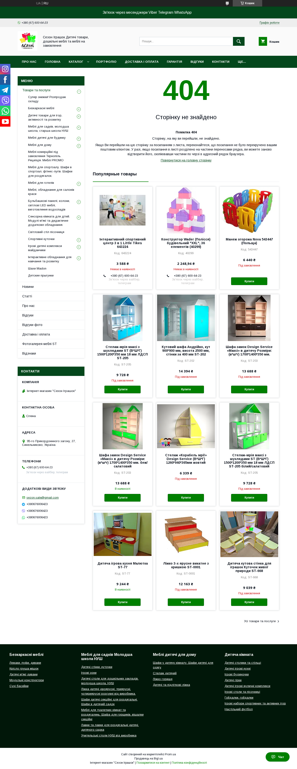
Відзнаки (29, 353)
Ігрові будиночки (237, 674)
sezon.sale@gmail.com (42, 497)
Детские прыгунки (41, 275)
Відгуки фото (32, 325)
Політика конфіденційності (189, 762)
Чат (281, 757)
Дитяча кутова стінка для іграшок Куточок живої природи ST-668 (249, 567)
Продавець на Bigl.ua (148, 758)
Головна (52, 61)
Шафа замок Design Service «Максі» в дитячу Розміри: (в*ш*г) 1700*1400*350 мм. (249, 350)
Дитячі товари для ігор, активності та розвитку (45, 117)
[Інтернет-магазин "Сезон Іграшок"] (27, 50)
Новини (28, 287)
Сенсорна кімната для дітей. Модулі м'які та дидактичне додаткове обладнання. (49, 221)
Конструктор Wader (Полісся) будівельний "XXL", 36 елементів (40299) (185, 243)
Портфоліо (106, 61)
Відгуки (197, 61)
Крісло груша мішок (24, 668)
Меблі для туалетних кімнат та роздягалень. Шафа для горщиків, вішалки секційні (112, 714)
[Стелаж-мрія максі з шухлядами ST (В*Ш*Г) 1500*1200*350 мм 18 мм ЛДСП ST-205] (122, 317)
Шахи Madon (37, 268)
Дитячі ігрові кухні (238, 668)
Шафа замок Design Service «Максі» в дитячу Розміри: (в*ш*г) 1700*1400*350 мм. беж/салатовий (123, 460)
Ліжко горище (162, 679)
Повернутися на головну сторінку (186, 160)
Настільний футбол (239, 709)
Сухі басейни (19, 686)
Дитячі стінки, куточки (96, 667)
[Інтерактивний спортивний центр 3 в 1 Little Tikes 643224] (122, 210)
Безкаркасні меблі (41, 108)
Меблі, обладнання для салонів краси (51, 192)
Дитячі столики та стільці (243, 662)
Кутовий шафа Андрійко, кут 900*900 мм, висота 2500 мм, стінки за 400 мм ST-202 (186, 350)
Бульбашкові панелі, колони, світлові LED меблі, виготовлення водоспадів (49, 205)
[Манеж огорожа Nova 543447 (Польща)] (249, 210)
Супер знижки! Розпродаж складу (47, 99)
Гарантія (174, 61)
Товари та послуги (36, 90)
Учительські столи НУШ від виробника (108, 735)
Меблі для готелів (41, 182)
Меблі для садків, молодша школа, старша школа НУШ (48, 128)
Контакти (220, 61)
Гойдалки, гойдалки (239, 697)
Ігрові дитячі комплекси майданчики (45, 248)
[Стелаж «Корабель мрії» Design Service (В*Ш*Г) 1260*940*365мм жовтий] (186, 426)
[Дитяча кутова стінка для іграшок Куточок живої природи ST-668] (249, 534)
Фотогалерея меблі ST (39, 344)
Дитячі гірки (233, 680)
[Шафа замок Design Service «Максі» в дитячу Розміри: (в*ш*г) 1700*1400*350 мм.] (249, 317)
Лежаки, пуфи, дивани (25, 662)
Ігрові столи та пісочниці (242, 691)
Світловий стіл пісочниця (46, 232)
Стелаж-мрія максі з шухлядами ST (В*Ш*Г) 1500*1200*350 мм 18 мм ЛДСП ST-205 (122, 352)
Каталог (76, 61)
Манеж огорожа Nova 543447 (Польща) (249, 241)
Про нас (29, 61)
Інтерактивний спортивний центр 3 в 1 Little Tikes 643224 (123, 243)
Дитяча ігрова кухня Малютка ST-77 (122, 565)
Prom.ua (170, 754)
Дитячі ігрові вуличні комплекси (247, 686)
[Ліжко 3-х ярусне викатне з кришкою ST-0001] (186, 534)
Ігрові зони (89, 672)
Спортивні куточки (41, 239)
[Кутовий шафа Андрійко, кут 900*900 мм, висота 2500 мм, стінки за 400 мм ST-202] (186, 317)
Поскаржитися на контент (153, 762)
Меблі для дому (40, 145)
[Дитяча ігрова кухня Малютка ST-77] (122, 534)
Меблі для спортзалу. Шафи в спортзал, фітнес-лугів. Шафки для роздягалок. (50, 171)
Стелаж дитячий (165, 673)
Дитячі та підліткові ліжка (171, 685)
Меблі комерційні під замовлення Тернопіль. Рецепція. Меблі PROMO (46, 156)
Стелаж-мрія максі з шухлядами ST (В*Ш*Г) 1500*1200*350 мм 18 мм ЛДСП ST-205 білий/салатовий (249, 460)
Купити (249, 281)
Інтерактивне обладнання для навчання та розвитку (49, 259)
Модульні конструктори (27, 680)
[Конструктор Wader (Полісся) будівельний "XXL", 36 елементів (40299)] (186, 210)
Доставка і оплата (141, 61)
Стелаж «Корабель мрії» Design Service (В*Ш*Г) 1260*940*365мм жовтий (186, 458)
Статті (27, 296)
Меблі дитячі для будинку (47, 137)
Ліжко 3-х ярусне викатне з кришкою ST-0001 (186, 565)
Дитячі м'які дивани (24, 674)
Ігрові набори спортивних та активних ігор (255, 703)
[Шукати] (239, 41)
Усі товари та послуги (260, 621)
